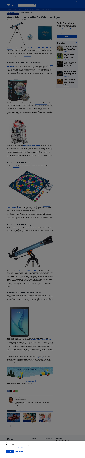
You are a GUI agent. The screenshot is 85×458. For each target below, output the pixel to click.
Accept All (10, 451)
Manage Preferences (19, 451)
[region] (42, 449)
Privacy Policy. (21, 447)
